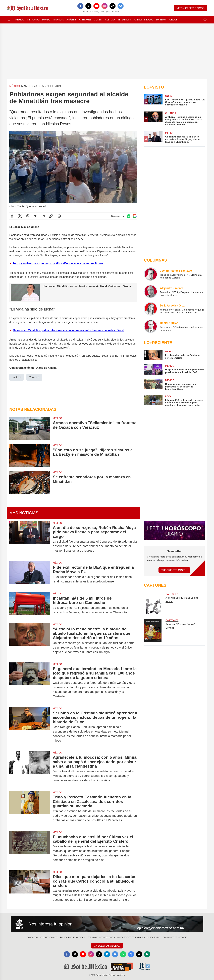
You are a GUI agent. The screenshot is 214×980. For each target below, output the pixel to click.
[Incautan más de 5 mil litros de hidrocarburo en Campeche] (29, 605)
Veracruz (34, 377)
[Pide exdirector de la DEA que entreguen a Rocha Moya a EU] (29, 574)
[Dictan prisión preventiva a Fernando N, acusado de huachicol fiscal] (153, 384)
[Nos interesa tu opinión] (107, 924)
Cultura (110, 19)
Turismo (161, 19)
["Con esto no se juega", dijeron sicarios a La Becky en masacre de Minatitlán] (29, 455)
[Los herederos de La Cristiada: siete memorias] (153, 355)
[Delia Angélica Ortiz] (150, 309)
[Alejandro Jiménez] (150, 291)
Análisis (72, 19)
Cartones (85, 19)
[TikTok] (113, 6)
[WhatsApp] (27, 216)
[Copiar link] (51, 216)
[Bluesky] (121, 6)
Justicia (16, 377)
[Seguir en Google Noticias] (134, 216)
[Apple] (139, 954)
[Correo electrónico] (42, 216)
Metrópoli (33, 19)
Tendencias (125, 19)
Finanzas (58, 19)
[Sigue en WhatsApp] (128, 216)
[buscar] (205, 20)
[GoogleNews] (131, 954)
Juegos (173, 19)
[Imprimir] (59, 216)
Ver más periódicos (190, 8)
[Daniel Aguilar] (150, 326)
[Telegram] (35, 216)
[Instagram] (104, 6)
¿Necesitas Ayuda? (107, 945)
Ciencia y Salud (143, 19)
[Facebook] (80, 6)
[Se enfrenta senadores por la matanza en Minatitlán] (29, 482)
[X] (88, 6)
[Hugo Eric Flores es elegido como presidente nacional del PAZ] (153, 369)
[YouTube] (96, 6)
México (19, 19)
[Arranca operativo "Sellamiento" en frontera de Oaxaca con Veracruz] (29, 427)
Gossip (98, 19)
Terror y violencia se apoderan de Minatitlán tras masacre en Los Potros (58, 263)
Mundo (46, 19)
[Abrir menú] (9, 19)
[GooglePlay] (147, 954)
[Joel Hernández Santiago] (150, 274)
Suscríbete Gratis (174, 570)
